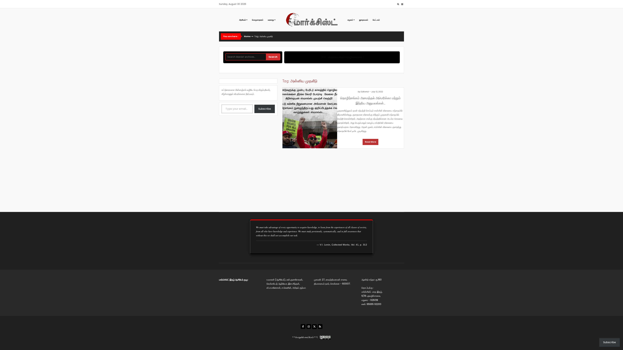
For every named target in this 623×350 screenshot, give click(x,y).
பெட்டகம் (376, 19)
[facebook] (303, 326)
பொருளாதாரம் (257, 19)
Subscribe (264, 109)
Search (273, 56)
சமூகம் (350, 19)
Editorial (365, 91)
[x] (314, 326)
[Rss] (320, 326)
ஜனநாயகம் (363, 19)
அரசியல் (242, 19)
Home (247, 36)
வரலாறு (271, 19)
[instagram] (308, 326)
